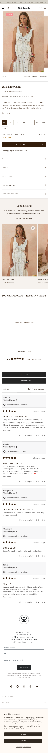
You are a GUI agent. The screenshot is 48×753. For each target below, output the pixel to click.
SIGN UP (24, 668)
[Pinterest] (24, 686)
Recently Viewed (36, 295)
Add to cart (21, 144)
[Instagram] (18, 686)
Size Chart (42, 134)
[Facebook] (11, 686)
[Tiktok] (30, 686)
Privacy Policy (19, 728)
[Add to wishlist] (43, 144)
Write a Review (25, 382)
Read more (6, 113)
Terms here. (26, 677)
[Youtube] (37, 686)
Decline (23, 741)
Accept (23, 734)
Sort (30, 389)
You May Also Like (12, 295)
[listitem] (24, 647)
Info (31, 96)
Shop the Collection (24, 219)
